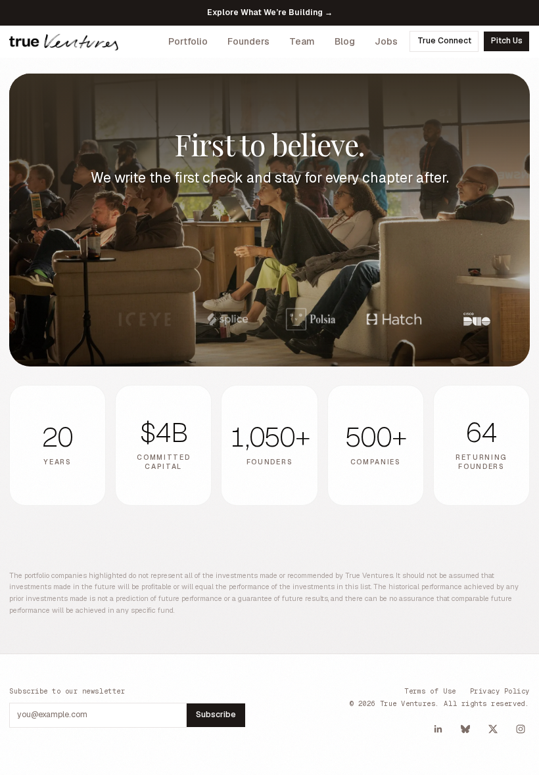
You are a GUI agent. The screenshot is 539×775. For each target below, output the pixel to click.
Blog (345, 41)
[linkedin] (438, 729)
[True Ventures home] (63, 41)
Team (302, 41)
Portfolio (188, 41)
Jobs (386, 41)
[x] (493, 729)
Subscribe (216, 714)
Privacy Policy (500, 691)
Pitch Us (507, 40)
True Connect (444, 40)
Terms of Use (430, 691)
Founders (248, 41)
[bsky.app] (465, 729)
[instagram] (520, 729)
